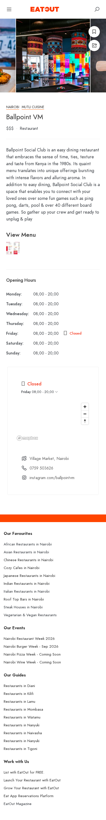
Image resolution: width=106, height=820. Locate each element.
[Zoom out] (84, 413)
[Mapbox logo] (27, 438)
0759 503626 (41, 468)
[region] (53, 421)
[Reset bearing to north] (84, 421)
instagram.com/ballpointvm (52, 478)
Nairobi (12, 107)
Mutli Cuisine (33, 107)
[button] (13, 253)
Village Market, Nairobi (49, 458)
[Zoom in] (84, 406)
